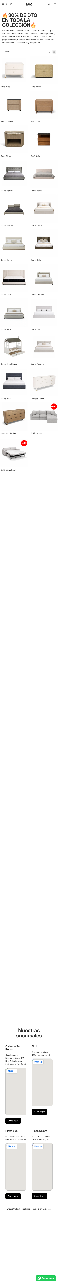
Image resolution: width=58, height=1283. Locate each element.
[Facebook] (9, 4)
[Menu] (3, 4)
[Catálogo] (6, 4)
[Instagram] (11, 4)
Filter (7, 51)
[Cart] (55, 4)
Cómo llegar (13, 1120)
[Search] (49, 4)
